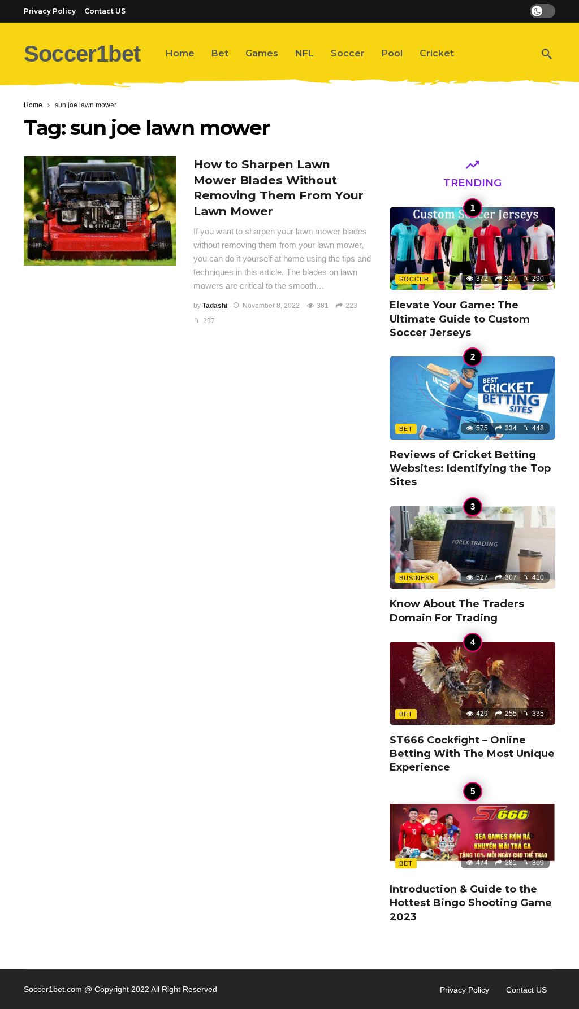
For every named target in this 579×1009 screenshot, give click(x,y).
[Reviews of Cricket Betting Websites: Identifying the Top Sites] (472, 398)
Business (416, 578)
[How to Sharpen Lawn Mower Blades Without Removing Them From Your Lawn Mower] (100, 211)
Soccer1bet (82, 53)
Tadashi (214, 306)
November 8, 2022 (271, 306)
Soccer (414, 279)
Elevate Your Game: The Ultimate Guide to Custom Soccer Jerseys (460, 319)
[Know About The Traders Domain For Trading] (472, 547)
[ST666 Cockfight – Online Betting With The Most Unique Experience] (472, 683)
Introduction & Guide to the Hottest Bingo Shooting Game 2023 (471, 903)
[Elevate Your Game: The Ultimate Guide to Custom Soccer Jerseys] (472, 248)
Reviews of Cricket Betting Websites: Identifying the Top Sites (470, 469)
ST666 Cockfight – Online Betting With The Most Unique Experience (472, 754)
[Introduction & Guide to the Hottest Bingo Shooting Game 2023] (472, 832)
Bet (406, 428)
